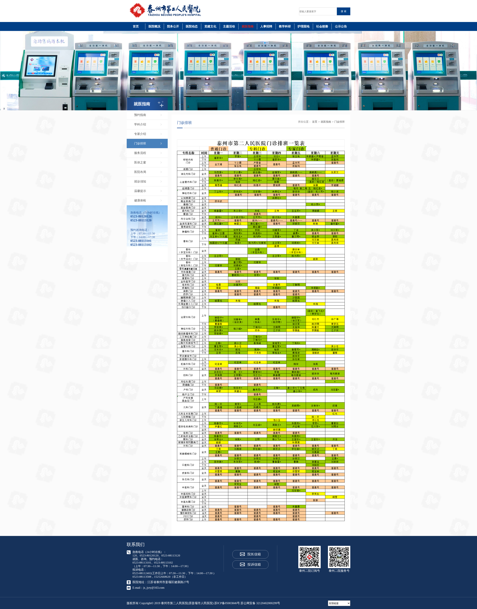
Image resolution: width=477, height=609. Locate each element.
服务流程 (140, 152)
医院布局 (140, 171)
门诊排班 (140, 143)
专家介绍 (140, 133)
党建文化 (210, 26)
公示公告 (341, 26)
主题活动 (229, 26)
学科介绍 (140, 124)
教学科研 (285, 26)
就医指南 (248, 26)
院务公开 (173, 26)
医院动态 (192, 26)
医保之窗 (140, 162)
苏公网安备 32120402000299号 (260, 603)
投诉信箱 (254, 564)
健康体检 (140, 200)
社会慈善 (322, 26)
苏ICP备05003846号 (227, 603)
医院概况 (154, 26)
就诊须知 (140, 181)
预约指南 (140, 114)
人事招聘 (266, 26)
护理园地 (303, 26)
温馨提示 (140, 191)
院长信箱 (254, 554)
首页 (136, 26)
